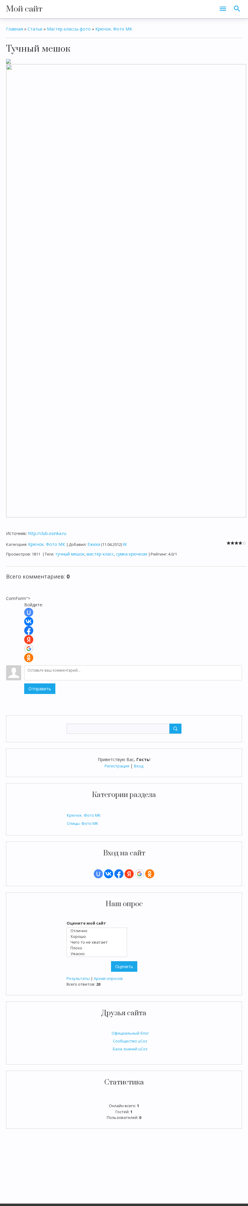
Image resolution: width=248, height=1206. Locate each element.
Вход (138, 766)
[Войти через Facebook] (118, 873)
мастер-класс (100, 554)
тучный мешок (70, 554)
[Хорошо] (98, 936)
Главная (14, 29)
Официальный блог (130, 1033)
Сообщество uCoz (130, 1041)
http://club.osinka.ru (47, 533)
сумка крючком (131, 554)
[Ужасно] (98, 954)
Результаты (78, 978)
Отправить (39, 689)
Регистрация (117, 766)
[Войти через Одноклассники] (149, 873)
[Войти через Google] (139, 873)
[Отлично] (98, 931)
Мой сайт (24, 9)
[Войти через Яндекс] (129, 873)
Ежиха (93, 544)
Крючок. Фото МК (84, 815)
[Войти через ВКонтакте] (108, 873)
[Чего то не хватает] (98, 942)
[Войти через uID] (98, 873)
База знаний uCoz (130, 1049)
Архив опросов (108, 978)
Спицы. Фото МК (82, 823)
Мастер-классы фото (69, 29)
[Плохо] (98, 948)
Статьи (35, 29)
